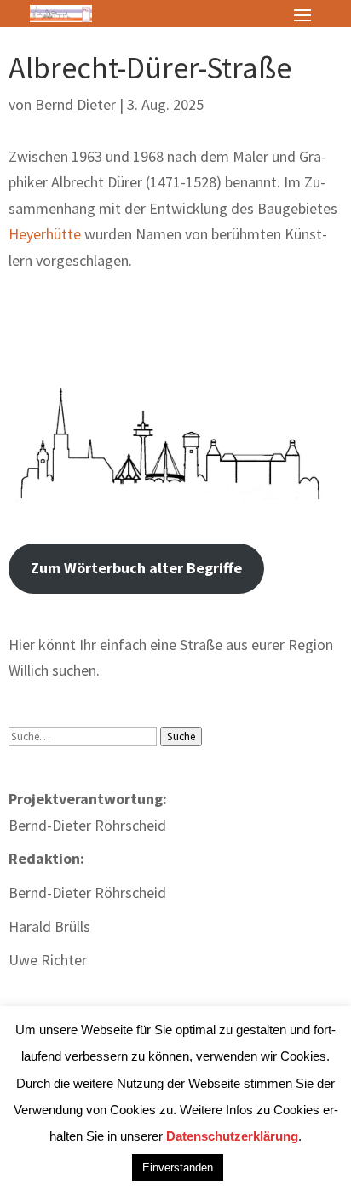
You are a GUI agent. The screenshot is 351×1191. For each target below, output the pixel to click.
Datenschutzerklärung (232, 1136)
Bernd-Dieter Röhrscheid (87, 892)
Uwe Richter (48, 959)
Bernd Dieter (75, 104)
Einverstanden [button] (177, 1167)
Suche (181, 736)
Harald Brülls (49, 926)
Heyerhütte (45, 234)
